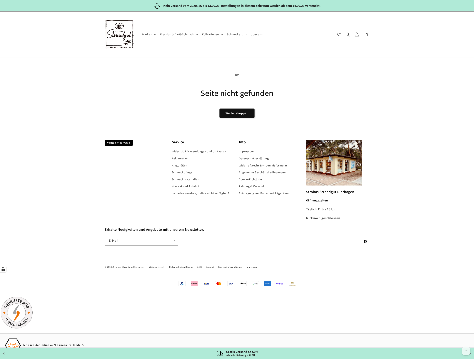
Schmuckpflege (182, 172)
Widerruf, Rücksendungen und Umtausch (199, 151)
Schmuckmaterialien (185, 179)
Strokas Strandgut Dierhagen (128, 267)
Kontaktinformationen (230, 267)
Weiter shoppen (237, 113)
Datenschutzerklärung (254, 158)
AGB (199, 267)
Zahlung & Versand (251, 186)
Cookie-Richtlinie (250, 179)
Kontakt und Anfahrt (185, 186)
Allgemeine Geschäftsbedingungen (262, 172)
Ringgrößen (180, 165)
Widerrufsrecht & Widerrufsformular (263, 165)
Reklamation (180, 158)
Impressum (246, 151)
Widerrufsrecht (157, 267)
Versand (210, 267)
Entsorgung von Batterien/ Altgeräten (264, 193)
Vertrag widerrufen (118, 142)
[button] (149, 34)
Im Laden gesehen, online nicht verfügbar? (200, 193)
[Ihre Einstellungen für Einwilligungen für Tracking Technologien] (3, 269)
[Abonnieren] (173, 241)
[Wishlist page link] (339, 34)
